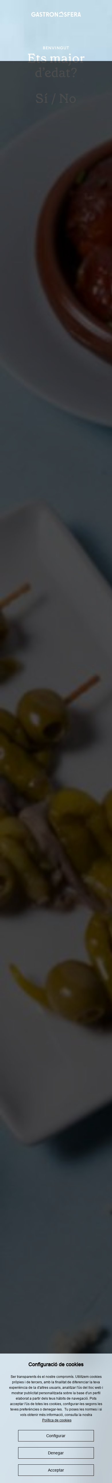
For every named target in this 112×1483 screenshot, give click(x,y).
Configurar (55, 1435)
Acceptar (56, 1470)
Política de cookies (57, 1420)
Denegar (56, 1453)
